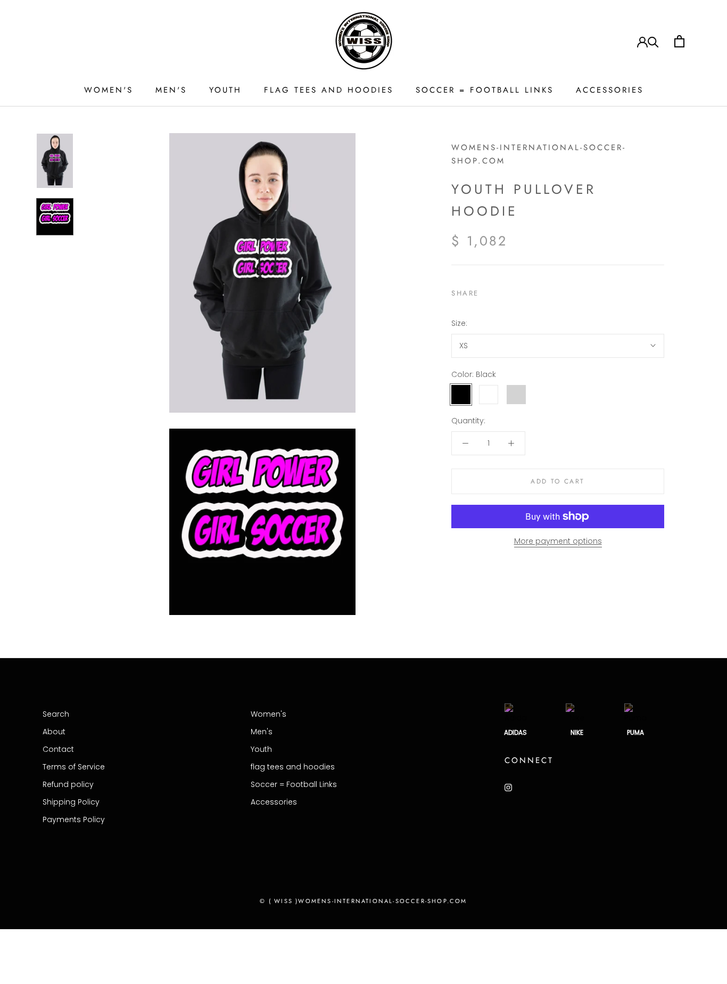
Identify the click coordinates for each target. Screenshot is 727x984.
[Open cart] (679, 41)
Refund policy (68, 784)
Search (56, 714)
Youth (225, 90)
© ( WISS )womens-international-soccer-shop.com (363, 901)
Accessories (609, 90)
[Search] (653, 41)
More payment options (558, 541)
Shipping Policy (71, 802)
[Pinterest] (517, 291)
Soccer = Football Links (484, 90)
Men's (171, 90)
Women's (108, 90)
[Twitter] (503, 291)
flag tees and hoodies (328, 90)
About (54, 731)
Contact (58, 749)
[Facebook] (489, 291)
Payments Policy (74, 819)
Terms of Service (74, 766)
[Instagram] (508, 787)
